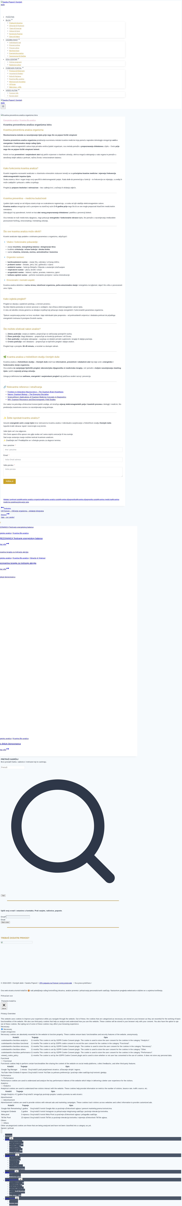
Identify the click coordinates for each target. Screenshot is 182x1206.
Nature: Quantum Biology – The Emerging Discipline (28, 394)
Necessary (7, 1029)
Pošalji (9, 481)
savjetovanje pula (21, 502)
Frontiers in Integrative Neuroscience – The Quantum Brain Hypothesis (35, 392)
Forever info (13, 93)
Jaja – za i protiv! (7, 516)
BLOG (7, 1139)
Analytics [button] (4, 1083)
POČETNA (10, 17)
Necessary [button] (5, 1027)
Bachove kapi (14, 50)
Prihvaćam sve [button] (7, 996)
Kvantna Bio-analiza (16, 79)
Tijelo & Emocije (15, 28)
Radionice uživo (15, 64)
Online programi (15, 62)
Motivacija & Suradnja (17, 81)
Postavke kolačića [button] (8, 1001)
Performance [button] (6, 1075)
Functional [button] (5, 1058)
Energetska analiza (16, 53)
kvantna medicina (104, 499)
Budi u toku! (5, 922)
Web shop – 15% (15, 87)
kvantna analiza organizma (31, 499)
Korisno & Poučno (15, 33)
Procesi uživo (14, 48)
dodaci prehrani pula (11, 499)
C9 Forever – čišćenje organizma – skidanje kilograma (22, 510)
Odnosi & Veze (14, 31)
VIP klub (12, 84)
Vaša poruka (8, 465)
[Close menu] (1, 1131)
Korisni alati (13, 96)
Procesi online (14, 45)
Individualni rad (15, 42)
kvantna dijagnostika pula (86, 499)
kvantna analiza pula (50, 499)
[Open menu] (3, 106)
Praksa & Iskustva (15, 23)
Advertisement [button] (6, 1097)
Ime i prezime (8, 445)
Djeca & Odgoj (14, 36)
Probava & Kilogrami (17, 71)
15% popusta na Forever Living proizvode (55, 983)
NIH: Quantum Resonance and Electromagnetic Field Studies (32, 400)
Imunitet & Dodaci (16, 73)
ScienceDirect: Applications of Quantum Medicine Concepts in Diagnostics (37, 397)
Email (5, 455)
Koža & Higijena (15, 76)
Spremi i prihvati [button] (7, 1128)
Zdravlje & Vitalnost (16, 25)
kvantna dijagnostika (67, 499)
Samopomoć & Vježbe (17, 56)
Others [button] (3, 1120)
